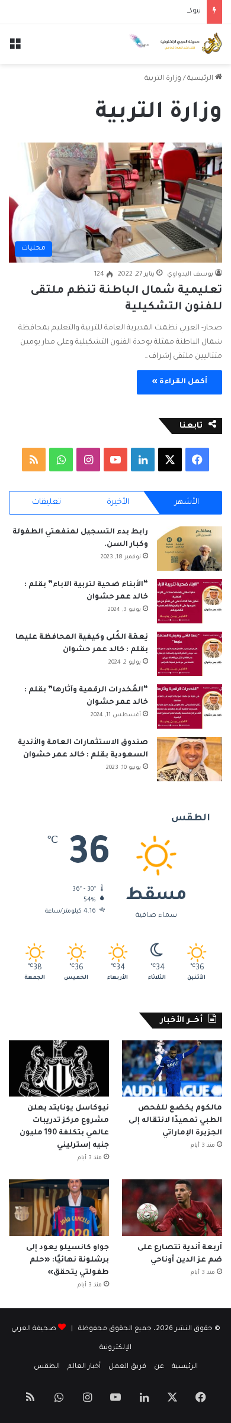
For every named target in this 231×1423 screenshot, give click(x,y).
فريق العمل (127, 1367)
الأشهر (187, 502)
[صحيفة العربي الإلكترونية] (174, 44)
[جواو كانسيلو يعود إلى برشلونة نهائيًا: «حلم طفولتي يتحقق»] (59, 1207)
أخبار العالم (84, 1367)
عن (159, 1367)
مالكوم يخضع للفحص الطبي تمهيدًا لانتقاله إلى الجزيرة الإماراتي (175, 1120)
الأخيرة (118, 502)
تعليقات (46, 502)
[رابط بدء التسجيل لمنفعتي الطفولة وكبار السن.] (189, 548)
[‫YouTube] (115, 459)
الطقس (47, 1367)
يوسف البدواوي (190, 274)
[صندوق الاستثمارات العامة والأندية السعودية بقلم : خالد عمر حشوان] (189, 759)
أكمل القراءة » (179, 382)
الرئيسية (201, 79)
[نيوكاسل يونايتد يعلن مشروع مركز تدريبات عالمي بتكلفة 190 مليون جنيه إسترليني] (59, 1068)
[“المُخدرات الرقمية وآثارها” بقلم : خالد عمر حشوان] (189, 706)
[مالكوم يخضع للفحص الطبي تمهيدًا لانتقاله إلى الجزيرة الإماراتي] (172, 1068)
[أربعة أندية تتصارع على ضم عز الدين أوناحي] (172, 1207)
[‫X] (170, 459)
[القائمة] (15, 48)
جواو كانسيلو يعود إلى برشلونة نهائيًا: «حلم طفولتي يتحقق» (67, 1260)
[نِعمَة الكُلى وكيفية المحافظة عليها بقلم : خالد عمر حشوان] (189, 654)
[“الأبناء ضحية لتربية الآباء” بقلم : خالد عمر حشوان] (189, 601)
